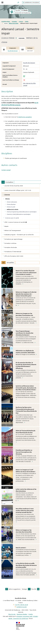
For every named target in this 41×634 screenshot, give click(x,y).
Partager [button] (24, 589)
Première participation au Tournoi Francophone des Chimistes (24, 452)
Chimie (26, 21)
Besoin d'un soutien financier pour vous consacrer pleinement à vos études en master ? (26, 272)
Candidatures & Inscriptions (31, 2)
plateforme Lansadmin (25, 117)
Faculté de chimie (5, 21)
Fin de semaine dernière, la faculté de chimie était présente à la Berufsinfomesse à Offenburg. (26, 365)
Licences (21, 21)
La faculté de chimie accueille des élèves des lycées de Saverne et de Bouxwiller (26, 565)
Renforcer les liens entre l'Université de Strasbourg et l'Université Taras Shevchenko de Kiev (26, 410)
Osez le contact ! (21, 548)
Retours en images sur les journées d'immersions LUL (24, 314)
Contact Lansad (5, 170)
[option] (20, 277)
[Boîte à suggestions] (6, 589)
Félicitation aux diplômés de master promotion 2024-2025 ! (25, 352)
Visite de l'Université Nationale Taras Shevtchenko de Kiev (25, 432)
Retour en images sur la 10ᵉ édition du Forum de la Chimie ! (25, 471)
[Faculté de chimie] (11, 11)
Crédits (30, 614)
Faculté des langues (13, 51)
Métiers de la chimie (13, 23)
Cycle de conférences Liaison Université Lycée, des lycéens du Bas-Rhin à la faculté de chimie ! (26, 388)
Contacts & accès (21, 607)
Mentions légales (22, 614)
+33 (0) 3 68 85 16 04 (21, 605)
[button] (18, 2)
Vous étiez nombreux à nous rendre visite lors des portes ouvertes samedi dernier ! (25, 510)
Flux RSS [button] (33, 589)
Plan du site (11, 614)
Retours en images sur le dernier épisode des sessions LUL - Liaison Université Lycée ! (26, 294)
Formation (14, 21)
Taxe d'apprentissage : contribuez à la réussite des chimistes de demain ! (24, 333)
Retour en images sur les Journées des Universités (24, 531)
